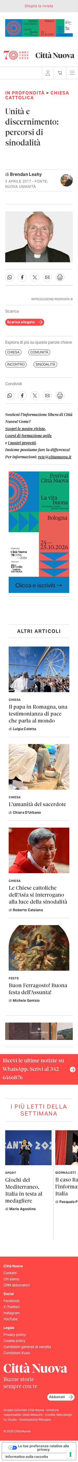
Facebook (11, 1301)
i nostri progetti (22, 443)
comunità (39, 352)
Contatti (10, 1273)
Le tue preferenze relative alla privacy (43, 1448)
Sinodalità (45, 364)
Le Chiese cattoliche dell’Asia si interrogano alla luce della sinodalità (38, 895)
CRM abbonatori (16, 1285)
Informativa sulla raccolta (26, 1456)
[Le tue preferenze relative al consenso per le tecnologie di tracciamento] (70, 1454)
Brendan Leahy (26, 174)
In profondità (25, 93)
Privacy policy (14, 1334)
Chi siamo (11, 1279)
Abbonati (57, 1397)
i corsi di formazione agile (28, 436)
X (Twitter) (11, 1307)
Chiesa (13, 352)
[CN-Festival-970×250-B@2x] (39, 27)
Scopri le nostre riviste (25, 429)
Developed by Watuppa (35, 1419)
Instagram (11, 1313)
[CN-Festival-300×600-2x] (39, 532)
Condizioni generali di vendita (27, 1347)
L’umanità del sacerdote (37, 805)
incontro (16, 364)
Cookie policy (14, 1340)
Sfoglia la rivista (39, 6)
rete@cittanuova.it (54, 457)
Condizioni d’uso (16, 1353)
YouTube (10, 1319)
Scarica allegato (21, 322)
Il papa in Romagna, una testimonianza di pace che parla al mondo (38, 714)
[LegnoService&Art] (39, 1031)
